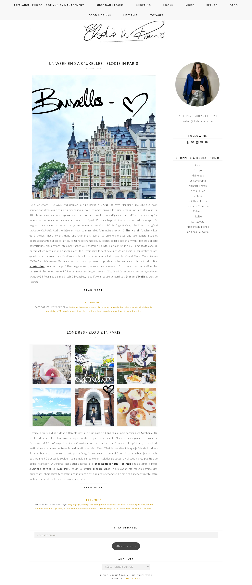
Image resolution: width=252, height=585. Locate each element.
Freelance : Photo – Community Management (49, 5)
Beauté (212, 5)
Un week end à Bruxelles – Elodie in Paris (93, 63)
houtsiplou (51, 311)
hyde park (140, 504)
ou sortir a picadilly (53, 508)
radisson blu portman (108, 508)
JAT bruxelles (64, 311)
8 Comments (93, 302)
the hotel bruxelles (102, 311)
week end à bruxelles (130, 311)
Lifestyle (130, 15)
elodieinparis (145, 307)
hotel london (127, 504)
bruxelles (124, 307)
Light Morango (133, 578)
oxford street (70, 508)
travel (116, 311)
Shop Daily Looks (110, 5)
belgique (73, 307)
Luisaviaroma (198, 180)
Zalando (198, 211)
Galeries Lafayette (198, 231)
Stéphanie (147, 433)
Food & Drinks (100, 15)
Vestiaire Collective (198, 206)
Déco (234, 5)
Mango (198, 170)
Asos (198, 165)
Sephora (198, 196)
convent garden (98, 504)
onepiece (77, 311)
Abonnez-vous (126, 546)
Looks (168, 5)
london (149, 504)
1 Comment (93, 500)
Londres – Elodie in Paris (93, 332)
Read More (93, 290)
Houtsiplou (37, 266)
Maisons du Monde (198, 226)
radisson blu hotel (87, 508)
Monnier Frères (198, 185)
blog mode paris (88, 307)
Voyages (156, 15)
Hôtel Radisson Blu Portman (111, 463)
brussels (115, 307)
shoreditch (125, 508)
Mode (190, 5)
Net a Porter (198, 190)
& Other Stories (198, 201)
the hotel (87, 311)
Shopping (143, 5)
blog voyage (103, 307)
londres (39, 508)
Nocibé (198, 216)
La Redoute (197, 221)
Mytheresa (198, 175)
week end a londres (142, 508)
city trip (134, 307)
